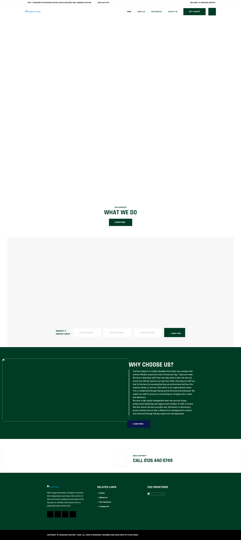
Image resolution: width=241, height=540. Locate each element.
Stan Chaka (132, 535)
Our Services (156, 12)
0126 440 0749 (103, 3)
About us (141, 12)
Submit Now (176, 333)
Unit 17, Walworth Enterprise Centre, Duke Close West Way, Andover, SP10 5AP (59, 3)
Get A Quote (194, 11)
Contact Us (172, 12)
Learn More (120, 222)
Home (129, 12)
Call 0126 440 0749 (152, 460)
